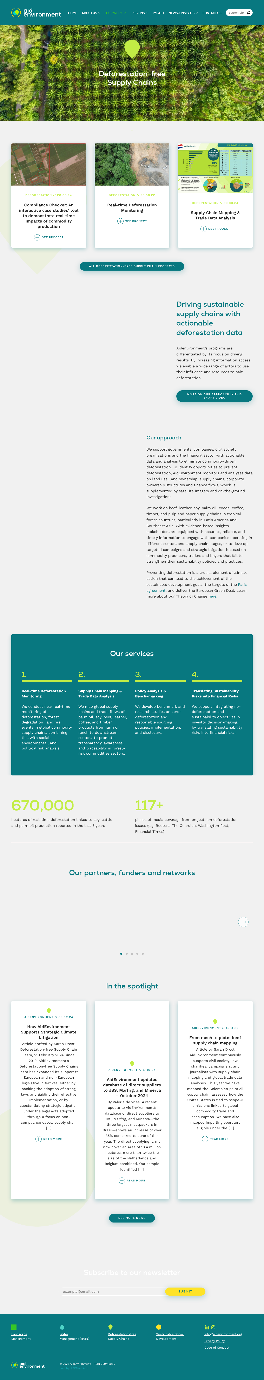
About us (89, 13)
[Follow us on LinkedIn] (207, 1327)
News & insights (181, 13)
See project (53, 237)
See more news (132, 1218)
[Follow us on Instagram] (213, 1327)
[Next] (243, 922)
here (212, 596)
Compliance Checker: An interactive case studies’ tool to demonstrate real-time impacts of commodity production (48, 215)
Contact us (212, 13)
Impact (158, 13)
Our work (114, 13)
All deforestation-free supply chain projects (132, 266)
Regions (138, 13)
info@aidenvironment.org (223, 1334)
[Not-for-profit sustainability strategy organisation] (36, 12)
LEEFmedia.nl (79, 1368)
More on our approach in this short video (214, 396)
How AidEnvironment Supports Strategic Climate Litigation (49, 1032)
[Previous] (20, 922)
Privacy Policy (214, 1341)
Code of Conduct (216, 1347)
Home (72, 13)
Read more (52, 1139)
